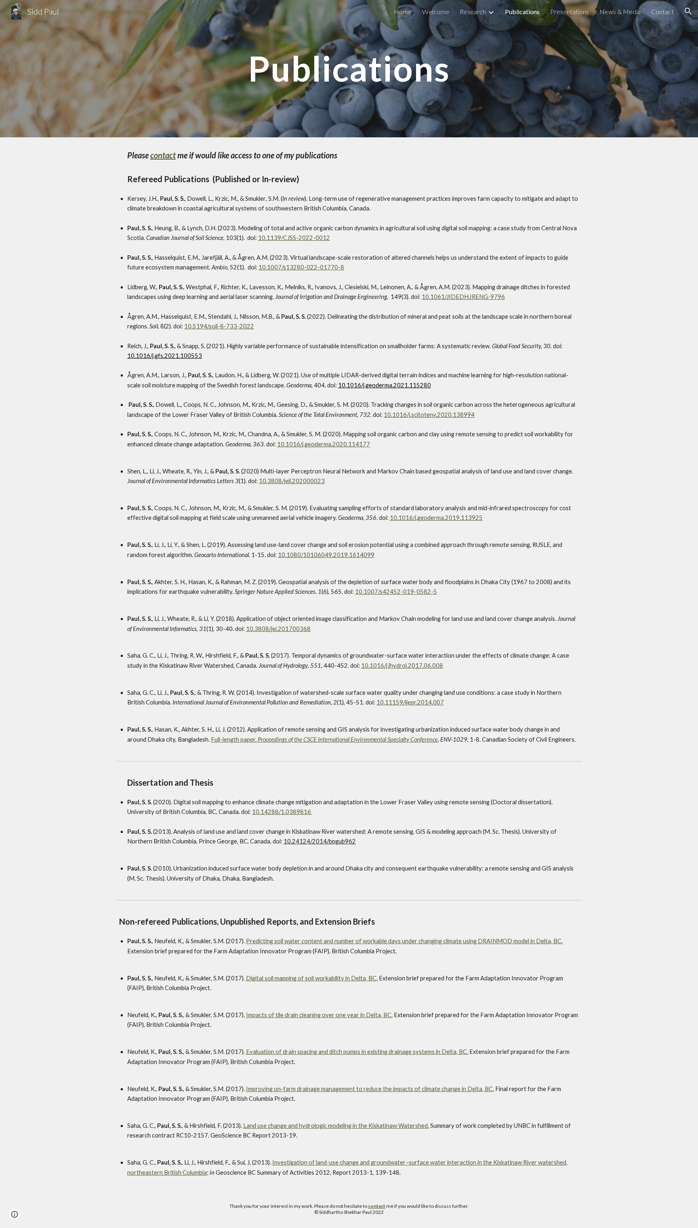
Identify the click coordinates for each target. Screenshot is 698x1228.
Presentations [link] (569, 11)
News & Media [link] (620, 11)
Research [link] (473, 11)
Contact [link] (662, 11)
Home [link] (403, 11)
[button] (688, 11)
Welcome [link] (435, 11)
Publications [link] (522, 11)
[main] (349, 68)
